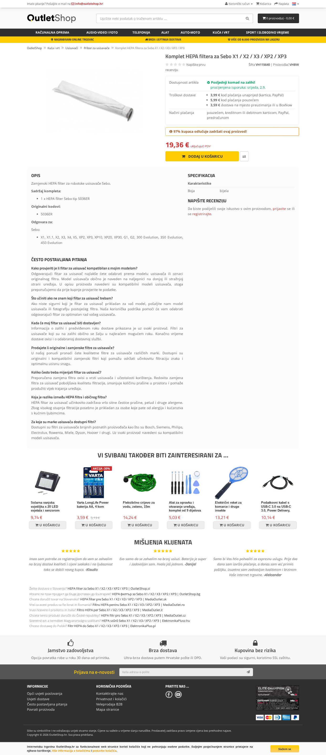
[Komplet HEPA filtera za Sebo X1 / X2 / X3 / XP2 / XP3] (94, 101)
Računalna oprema (52, 32)
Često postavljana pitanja (47, 704)
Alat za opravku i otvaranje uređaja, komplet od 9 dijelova (185, 506)
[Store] (295, 4)
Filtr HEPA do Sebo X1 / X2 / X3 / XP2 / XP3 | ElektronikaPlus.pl (112, 626)
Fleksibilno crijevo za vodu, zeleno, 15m (139, 504)
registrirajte (201, 214)
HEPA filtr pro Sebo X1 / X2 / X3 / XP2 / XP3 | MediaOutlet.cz (143, 615)
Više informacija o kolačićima (71, 750)
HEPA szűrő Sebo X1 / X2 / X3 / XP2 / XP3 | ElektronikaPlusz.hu (146, 620)
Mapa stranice (107, 709)
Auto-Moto (190, 32)
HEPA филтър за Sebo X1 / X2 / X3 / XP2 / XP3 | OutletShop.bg (156, 594)
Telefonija (141, 32)
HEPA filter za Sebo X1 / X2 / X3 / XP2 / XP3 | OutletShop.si (109, 588)
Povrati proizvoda (41, 709)
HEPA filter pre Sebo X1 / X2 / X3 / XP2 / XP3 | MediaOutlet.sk (123, 599)
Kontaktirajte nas (109, 693)
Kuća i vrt (221, 32)
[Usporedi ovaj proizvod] (244, 156)
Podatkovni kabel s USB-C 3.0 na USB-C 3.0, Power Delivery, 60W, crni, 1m (276, 509)
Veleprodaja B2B (109, 704)
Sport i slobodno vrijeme (267, 32)
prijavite (279, 208)
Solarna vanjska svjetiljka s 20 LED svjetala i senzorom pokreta (45, 509)
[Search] (247, 18)
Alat (165, 32)
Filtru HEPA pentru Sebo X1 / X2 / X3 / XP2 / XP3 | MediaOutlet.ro (139, 605)
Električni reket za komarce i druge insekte (228, 506)
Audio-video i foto (102, 32)
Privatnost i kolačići (111, 699)
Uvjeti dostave (38, 699)
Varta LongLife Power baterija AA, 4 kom (93, 504)
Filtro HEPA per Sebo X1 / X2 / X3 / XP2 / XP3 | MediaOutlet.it (120, 610)
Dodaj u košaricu (205, 156)
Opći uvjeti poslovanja (44, 693)
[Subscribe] (248, 672)
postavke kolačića (104, 750)
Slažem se (284, 749)
